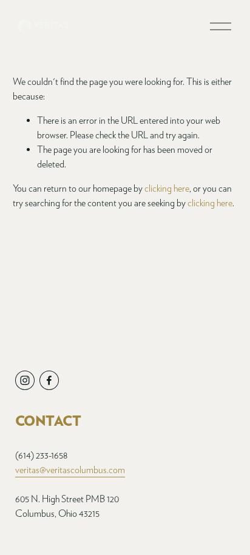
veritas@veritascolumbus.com (70, 470)
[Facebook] (49, 380)
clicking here (166, 188)
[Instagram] (25, 380)
